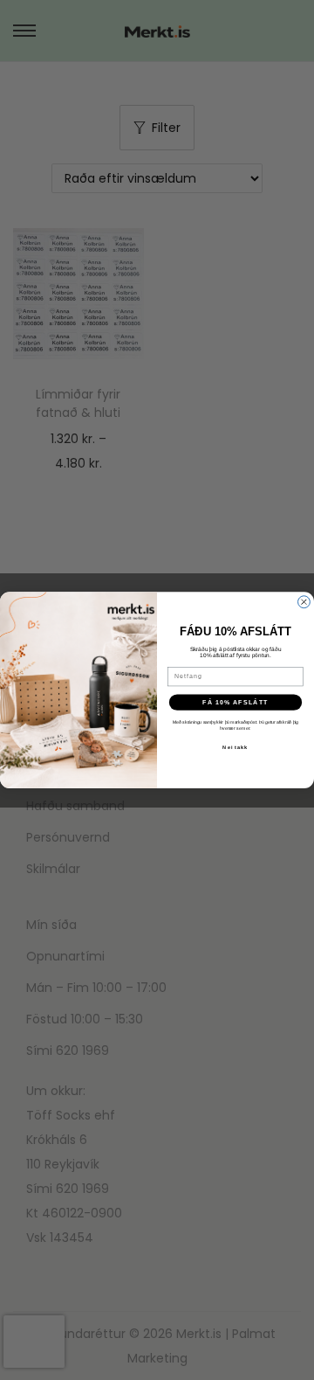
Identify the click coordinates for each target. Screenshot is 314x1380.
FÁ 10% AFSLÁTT (235, 701)
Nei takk (235, 747)
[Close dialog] (304, 602)
